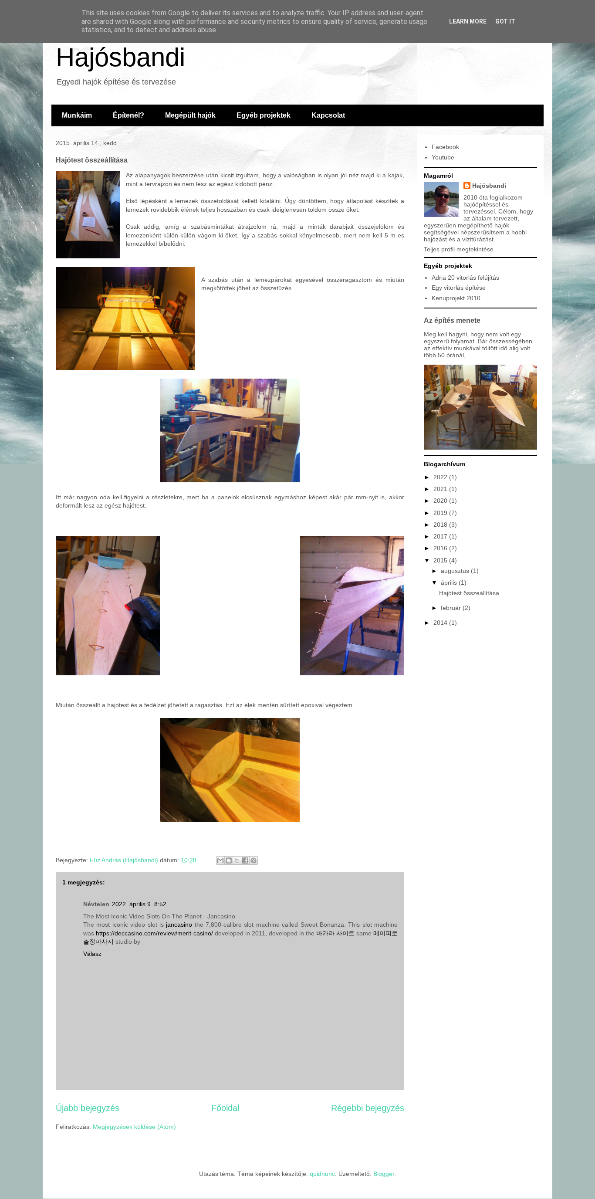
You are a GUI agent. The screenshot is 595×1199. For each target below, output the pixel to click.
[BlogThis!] (228, 860)
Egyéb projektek (264, 115)
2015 (441, 560)
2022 (441, 477)
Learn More (468, 21)
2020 (441, 500)
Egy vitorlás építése (459, 287)
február (452, 607)
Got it (505, 21)
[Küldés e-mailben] (220, 860)
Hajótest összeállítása (469, 592)
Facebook (445, 146)
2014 (441, 622)
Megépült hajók (190, 115)
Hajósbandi (120, 57)
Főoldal (225, 1108)
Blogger (383, 1173)
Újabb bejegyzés (87, 1108)
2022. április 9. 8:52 (139, 904)
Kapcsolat (328, 115)
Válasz (92, 953)
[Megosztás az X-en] (237, 860)
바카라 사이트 (335, 933)
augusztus (456, 570)
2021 (441, 488)
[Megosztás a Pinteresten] (253, 860)
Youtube (443, 157)
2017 (441, 536)
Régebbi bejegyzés (367, 1108)
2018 (441, 524)
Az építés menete (452, 320)
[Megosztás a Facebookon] (245, 860)
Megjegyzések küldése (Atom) (134, 1126)
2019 (441, 512)
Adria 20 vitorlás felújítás (465, 277)
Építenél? (128, 115)
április (450, 582)
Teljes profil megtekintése (459, 249)
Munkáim (77, 115)
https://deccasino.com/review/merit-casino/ (154, 933)
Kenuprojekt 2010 (456, 298)
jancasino (179, 924)
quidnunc (322, 1173)
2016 (441, 548)
